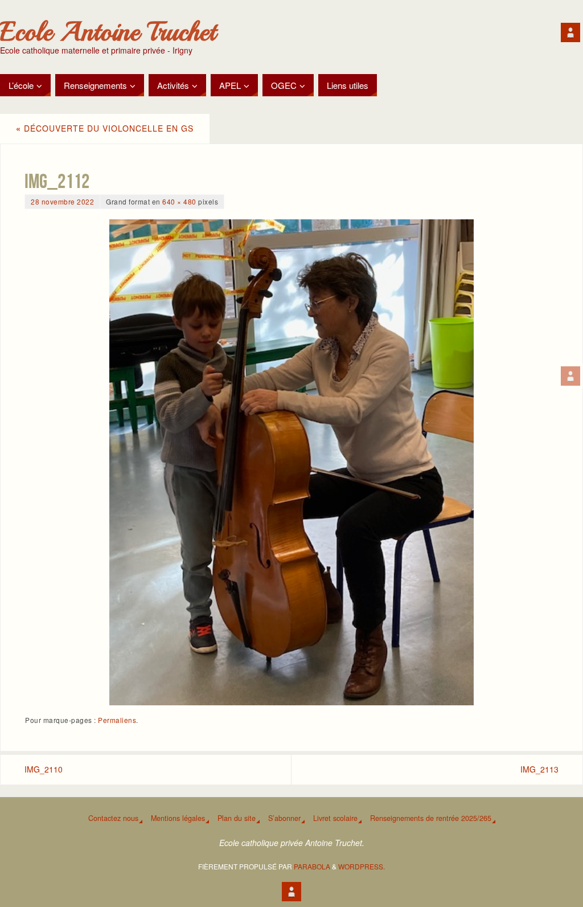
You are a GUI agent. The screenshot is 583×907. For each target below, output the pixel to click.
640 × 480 (179, 201)
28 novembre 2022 (62, 201)
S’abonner (284, 818)
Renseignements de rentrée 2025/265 (430, 818)
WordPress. (361, 866)
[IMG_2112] (291, 462)
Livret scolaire (335, 818)
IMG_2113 (539, 769)
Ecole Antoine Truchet (108, 32)
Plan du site (236, 818)
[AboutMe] (570, 376)
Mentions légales (178, 818)
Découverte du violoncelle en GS (105, 128)
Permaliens (117, 720)
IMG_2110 (43, 769)
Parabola (312, 866)
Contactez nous (113, 818)
